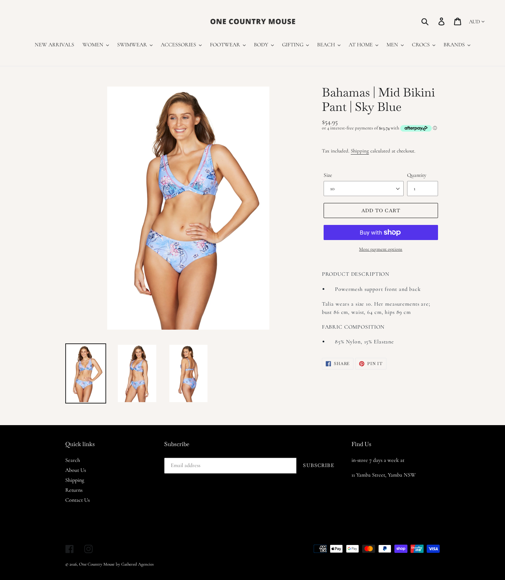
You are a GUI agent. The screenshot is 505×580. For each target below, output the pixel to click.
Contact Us (77, 500)
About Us (75, 470)
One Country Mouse (96, 564)
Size (328, 175)
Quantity (416, 175)
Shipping (360, 151)
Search (72, 460)
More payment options (380, 249)
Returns (73, 490)
